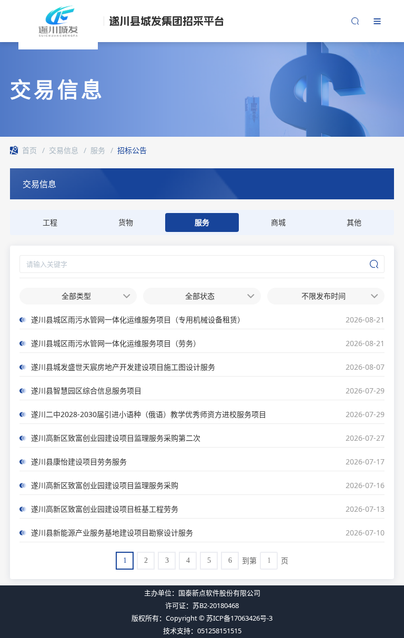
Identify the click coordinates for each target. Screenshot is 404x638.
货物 (125, 222)
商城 (278, 222)
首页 (29, 150)
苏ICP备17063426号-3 (239, 618)
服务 (97, 150)
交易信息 (63, 150)
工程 (50, 222)
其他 (354, 222)
